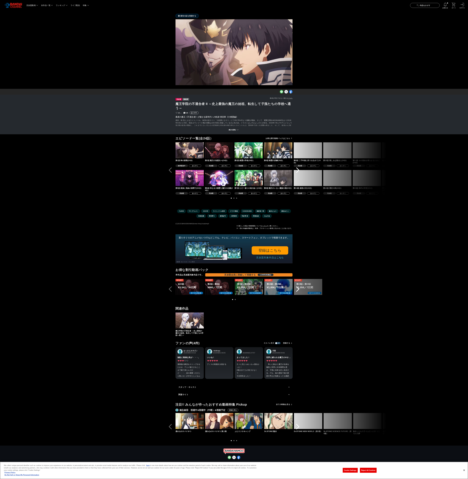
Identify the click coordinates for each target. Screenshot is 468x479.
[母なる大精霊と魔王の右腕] (219, 178)
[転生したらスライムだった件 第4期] (426, 421)
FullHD (181, 211)
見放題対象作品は (270, 257)
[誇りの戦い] (426, 150)
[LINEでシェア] (281, 91)
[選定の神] (337, 178)
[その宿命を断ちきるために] (367, 150)
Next (297, 170)
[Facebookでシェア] (290, 91)
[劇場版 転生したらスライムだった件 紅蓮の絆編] (397, 421)
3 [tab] (236, 198)
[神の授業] (190, 150)
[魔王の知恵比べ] (219, 150)
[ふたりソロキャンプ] (249, 421)
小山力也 (267, 216)
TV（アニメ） (193, 211)
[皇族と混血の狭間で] (190, 178)
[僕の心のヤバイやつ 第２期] (219, 421)
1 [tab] (231, 198)
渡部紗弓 (223, 216)
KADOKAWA (247, 211)
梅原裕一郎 (260, 211)
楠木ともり (273, 211)
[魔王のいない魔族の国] (278, 178)
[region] (234, 470)
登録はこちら (270, 250)
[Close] (464, 470)
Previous (170, 170)
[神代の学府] (367, 178)
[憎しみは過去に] (337, 150)
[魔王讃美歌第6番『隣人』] (426, 178)
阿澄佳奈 (256, 216)
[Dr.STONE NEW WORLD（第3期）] (308, 421)
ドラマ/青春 (234, 211)
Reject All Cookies (368, 470)
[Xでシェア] (286, 91)
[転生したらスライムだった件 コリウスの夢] (367, 421)
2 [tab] (234, 198)
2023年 (205, 211)
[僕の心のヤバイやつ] (190, 421)
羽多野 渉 (245, 216)
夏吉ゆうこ (285, 211)
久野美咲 (234, 216)
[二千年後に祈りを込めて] (308, 150)
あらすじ (195, 166)
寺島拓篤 (201, 216)
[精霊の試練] (278, 150)
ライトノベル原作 (219, 211)
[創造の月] (308, 178)
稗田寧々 (212, 216)
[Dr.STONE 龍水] (278, 421)
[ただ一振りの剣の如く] (248, 178)
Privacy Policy (10, 473)
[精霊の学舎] (248, 150)
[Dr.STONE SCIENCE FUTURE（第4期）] (338, 421)
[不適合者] (396, 150)
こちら (290, 98)
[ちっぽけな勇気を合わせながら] (396, 178)
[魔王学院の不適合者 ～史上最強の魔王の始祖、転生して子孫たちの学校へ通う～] (190, 320)
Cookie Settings (350, 470)
